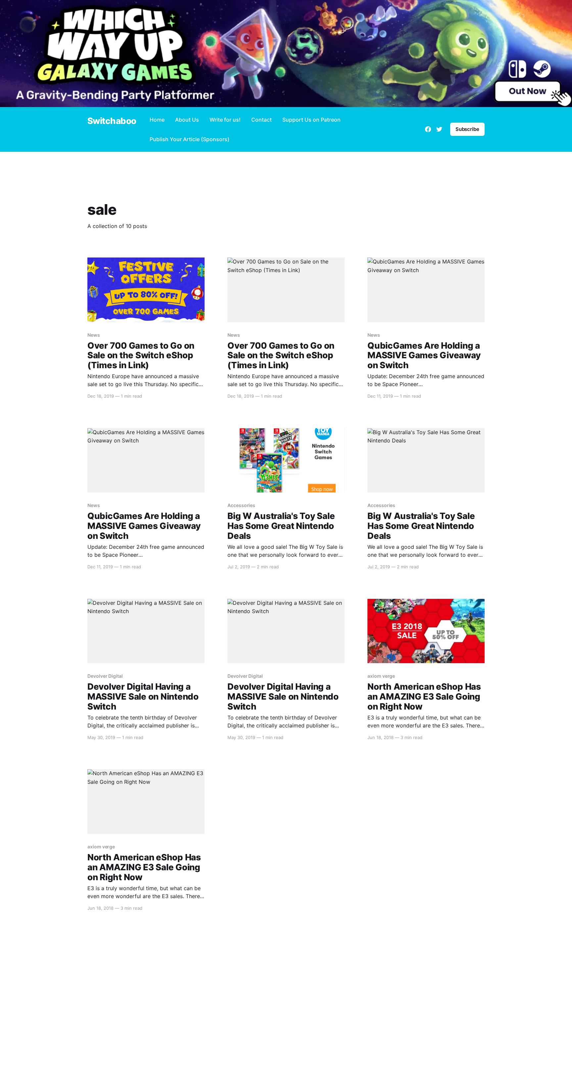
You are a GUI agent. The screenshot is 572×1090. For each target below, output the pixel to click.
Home (157, 119)
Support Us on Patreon (311, 119)
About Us (187, 119)
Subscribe (467, 129)
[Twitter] (439, 129)
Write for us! (225, 119)
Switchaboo (111, 121)
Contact (261, 119)
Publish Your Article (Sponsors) (189, 139)
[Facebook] (428, 129)
